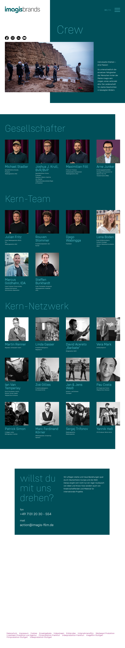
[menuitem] (12, 633)
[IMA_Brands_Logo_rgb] (22, 10)
